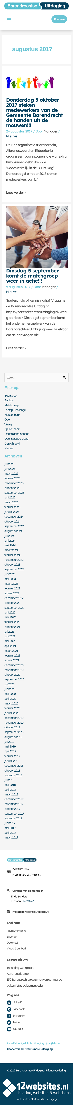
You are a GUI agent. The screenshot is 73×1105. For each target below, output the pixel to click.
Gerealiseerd (12, 443)
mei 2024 (10, 545)
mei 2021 (10, 641)
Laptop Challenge (15, 410)
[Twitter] (9, 1022)
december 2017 (13, 799)
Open (7, 419)
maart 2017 (11, 837)
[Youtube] (9, 1029)
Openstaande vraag (16, 438)
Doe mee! (12, 942)
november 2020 (13, 670)
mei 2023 (10, 579)
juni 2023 (9, 574)
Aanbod (9, 400)
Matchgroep (11, 405)
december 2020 (13, 665)
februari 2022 (12, 622)
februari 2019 (12, 756)
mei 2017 (10, 828)
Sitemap (11, 936)
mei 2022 (10, 617)
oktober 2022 (12, 603)
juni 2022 (9, 612)
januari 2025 (11, 512)
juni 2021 (9, 636)
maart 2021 (11, 650)
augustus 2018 (13, 775)
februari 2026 (12, 478)
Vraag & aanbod (16, 948)
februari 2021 (12, 655)
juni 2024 (9, 540)
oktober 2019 (12, 727)
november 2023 (13, 559)
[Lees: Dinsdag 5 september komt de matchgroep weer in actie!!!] (37, 237)
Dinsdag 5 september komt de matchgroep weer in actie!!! (32, 275)
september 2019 (14, 732)
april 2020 (10, 698)
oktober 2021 (12, 627)
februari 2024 (12, 555)
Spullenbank (11, 429)
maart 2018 (11, 794)
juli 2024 (9, 536)
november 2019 (13, 722)
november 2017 (13, 804)
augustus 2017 (13, 818)
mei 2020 (10, 693)
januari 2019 (11, 761)
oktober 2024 (12, 521)
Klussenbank (12, 414)
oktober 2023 (12, 564)
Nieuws (11, 136)
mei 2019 (10, 746)
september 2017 (14, 813)
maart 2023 (11, 583)
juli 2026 (9, 464)
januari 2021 (11, 660)
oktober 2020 (12, 674)
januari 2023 (11, 593)
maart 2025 (11, 502)
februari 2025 (12, 507)
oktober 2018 (12, 770)
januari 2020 (11, 713)
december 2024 (13, 516)
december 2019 (13, 718)
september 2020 (14, 679)
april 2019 (10, 751)
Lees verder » (16, 192)
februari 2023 (12, 588)
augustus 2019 (13, 737)
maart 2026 (11, 473)
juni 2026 (9, 468)
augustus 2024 (13, 531)
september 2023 (14, 569)
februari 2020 (12, 708)
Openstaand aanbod (16, 434)
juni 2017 (9, 823)
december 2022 (13, 598)
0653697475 (28, 901)
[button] (9, 18)
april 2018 (10, 789)
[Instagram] (9, 1016)
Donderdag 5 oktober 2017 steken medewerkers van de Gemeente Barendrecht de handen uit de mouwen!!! (34, 112)
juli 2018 (9, 780)
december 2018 (13, 765)
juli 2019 (9, 741)
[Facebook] (9, 1009)
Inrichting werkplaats (20, 968)
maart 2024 (11, 550)
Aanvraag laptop (18, 974)
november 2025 (13, 483)
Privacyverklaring (16, 930)
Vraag (8, 424)
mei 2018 (10, 784)
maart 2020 (11, 703)
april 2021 (10, 646)
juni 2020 (9, 689)
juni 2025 (9, 497)
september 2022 (14, 607)
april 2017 (10, 832)
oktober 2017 (12, 809)
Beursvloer (10, 395)
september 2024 (14, 526)
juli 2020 (9, 684)
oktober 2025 (12, 488)
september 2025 (14, 492)
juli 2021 (9, 631)
